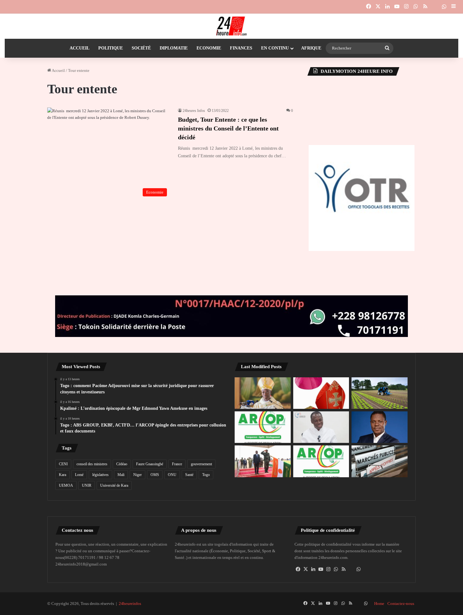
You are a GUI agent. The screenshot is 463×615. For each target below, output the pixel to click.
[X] (306, 569)
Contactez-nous (400, 603)
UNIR (86, 485)
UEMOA (66, 485)
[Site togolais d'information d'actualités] (231, 26)
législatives (100, 475)
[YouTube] (321, 569)
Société (141, 48)
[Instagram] (328, 569)
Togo (206, 475)
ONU (172, 475)
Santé (189, 475)
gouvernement (201, 464)
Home (379, 603)
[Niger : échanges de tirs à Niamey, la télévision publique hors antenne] (263, 461)
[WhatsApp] (336, 569)
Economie (209, 48)
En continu (275, 48)
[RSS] (343, 569)
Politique (110, 48)
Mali (120, 475)
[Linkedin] (313, 569)
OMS (155, 475)
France (177, 464)
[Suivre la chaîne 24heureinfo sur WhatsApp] (359, 569)
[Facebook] (298, 569)
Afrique (311, 48)
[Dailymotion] (434, 6)
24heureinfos (130, 603)
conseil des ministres (92, 464)
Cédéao (121, 464)
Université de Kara (114, 485)
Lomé (79, 475)
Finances (241, 48)
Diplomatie (174, 48)
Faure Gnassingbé (149, 464)
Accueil (79, 48)
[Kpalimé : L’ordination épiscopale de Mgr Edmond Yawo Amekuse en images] (263, 393)
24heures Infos (194, 110)
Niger (137, 475)
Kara (62, 475)
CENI (63, 464)
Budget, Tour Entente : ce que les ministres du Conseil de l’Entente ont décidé (228, 128)
